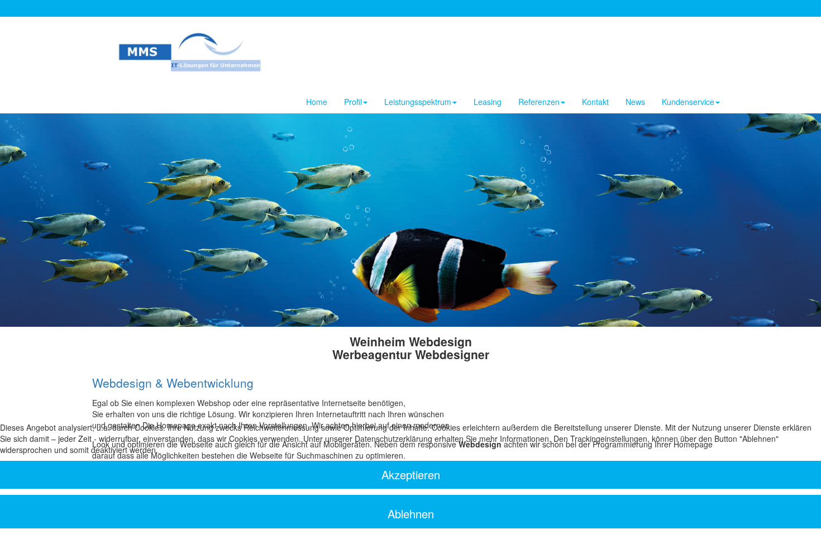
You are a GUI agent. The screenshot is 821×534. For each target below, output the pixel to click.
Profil (353, 101)
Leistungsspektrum (417, 101)
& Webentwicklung (173, 382)
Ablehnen (411, 514)
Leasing (488, 101)
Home (316, 101)
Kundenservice (688, 101)
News (635, 101)
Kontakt (595, 101)
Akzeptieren (410, 474)
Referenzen (539, 101)
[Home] (198, 49)
